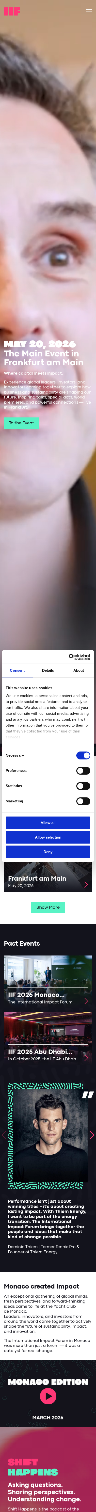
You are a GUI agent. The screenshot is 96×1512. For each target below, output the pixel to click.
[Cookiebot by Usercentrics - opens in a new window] (69, 657)
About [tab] (78, 670)
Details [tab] (48, 670)
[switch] (83, 771)
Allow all (48, 823)
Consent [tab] (17, 670)
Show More (48, 907)
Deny (48, 852)
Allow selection (48, 837)
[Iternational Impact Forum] (12, 11)
